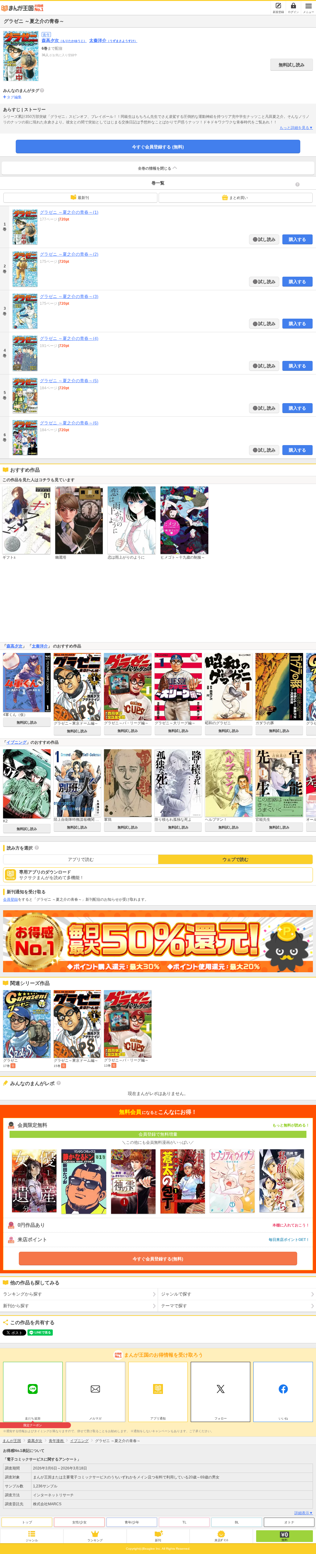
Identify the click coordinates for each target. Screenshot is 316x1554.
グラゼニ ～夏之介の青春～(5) (69, 380)
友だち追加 (32, 1419)
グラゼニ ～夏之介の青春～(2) (69, 254)
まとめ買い (238, 198)
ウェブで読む (235, 859)
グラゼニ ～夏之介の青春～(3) (69, 296)
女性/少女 (79, 1522)
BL (237, 1522)
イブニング (16, 742)
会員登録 (10, 899)
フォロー (220, 1418)
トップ (27, 1522)
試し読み (266, 239)
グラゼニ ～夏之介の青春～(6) (69, 422)
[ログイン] (293, 5)
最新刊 (83, 198)
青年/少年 (132, 1522)
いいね (283, 1418)
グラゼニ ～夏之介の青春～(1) (69, 212)
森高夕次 (64, 40)
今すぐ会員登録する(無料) (158, 1258)
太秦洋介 (113, 40)
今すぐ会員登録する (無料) (158, 146)
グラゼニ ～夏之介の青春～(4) (69, 338)
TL (184, 1522)
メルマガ (95, 1418)
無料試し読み (292, 64)
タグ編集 (14, 97)
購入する (297, 239)
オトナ (289, 1522)
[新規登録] (278, 5)
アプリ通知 (158, 1418)
